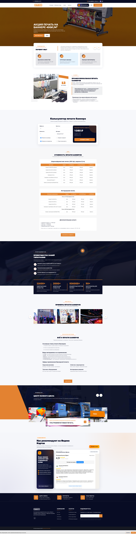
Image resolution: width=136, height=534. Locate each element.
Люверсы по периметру (47, 141)
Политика (59, 516)
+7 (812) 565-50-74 (66, 499)
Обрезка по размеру (46, 137)
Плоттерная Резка (72, 516)
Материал (58, 131)
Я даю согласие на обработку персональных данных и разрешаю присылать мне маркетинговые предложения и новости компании (90, 519)
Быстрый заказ (38, 35)
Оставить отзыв (94, 446)
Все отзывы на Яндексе (45, 486)
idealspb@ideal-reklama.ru (93, 1)
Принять (133, 532)
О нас (59, 512)
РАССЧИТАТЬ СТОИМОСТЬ (68, 234)
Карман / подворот (62, 137)
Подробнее (128, 532)
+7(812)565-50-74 (37, 1)
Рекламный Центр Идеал (46, 528)
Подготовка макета (62, 141)
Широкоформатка (72, 514)
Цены (47, 35)
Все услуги (68, 381)
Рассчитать (98, 5)
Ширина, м (42, 126)
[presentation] (95, 47)
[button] (97, 395)
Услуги (64, 5)
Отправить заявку (84, 139)
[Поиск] (91, 5)
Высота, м (58, 126)
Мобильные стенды (57, 5)
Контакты (69, 5)
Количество (42, 131)
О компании (51, 5)
